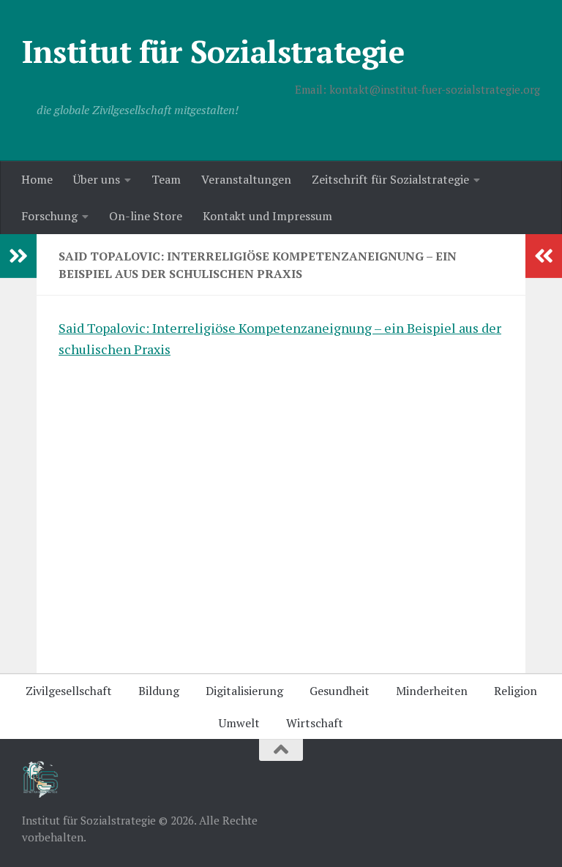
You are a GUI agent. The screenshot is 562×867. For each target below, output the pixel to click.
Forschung (49, 216)
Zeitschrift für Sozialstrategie (390, 179)
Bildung (158, 691)
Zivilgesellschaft (69, 691)
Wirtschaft (314, 723)
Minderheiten (432, 691)
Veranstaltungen (246, 179)
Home (37, 179)
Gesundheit (340, 691)
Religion (515, 691)
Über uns (96, 179)
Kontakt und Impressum (267, 216)
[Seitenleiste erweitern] (18, 256)
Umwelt (239, 723)
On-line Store (145, 216)
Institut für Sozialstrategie (213, 51)
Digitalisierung (244, 691)
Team (166, 179)
